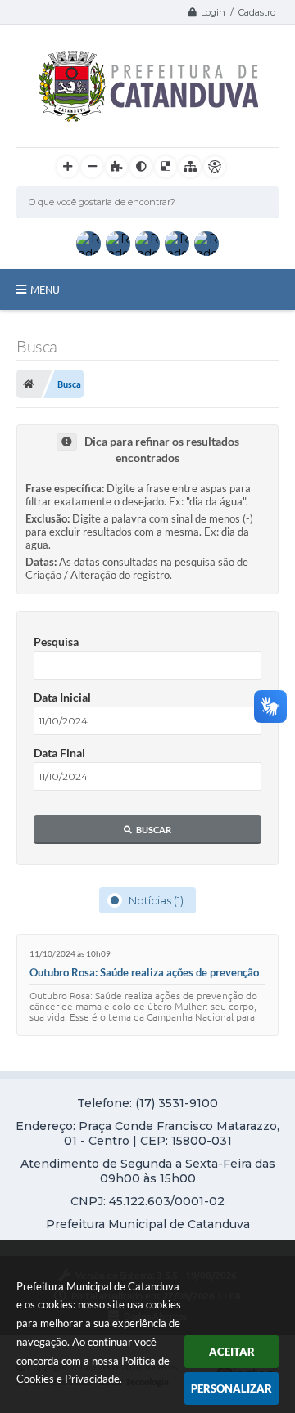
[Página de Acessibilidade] (214, 166)
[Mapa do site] (190, 166)
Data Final (59, 753)
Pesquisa (56, 641)
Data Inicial (62, 697)
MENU (45, 289)
